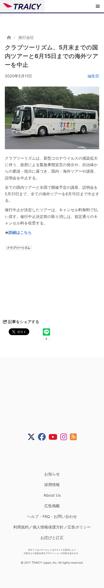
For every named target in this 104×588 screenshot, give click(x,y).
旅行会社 (26, 37)
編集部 (93, 76)
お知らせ (52, 474)
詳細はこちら (20, 232)
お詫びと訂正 (52, 537)
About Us (52, 495)
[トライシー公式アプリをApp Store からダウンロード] (55, 456)
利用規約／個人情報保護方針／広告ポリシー (52, 527)
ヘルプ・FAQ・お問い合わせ (52, 516)
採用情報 (52, 484)
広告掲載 (52, 505)
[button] (97, 6)
